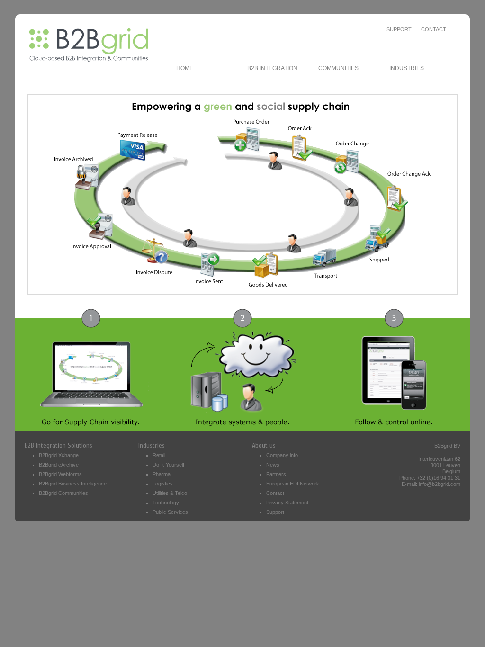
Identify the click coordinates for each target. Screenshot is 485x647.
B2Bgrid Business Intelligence (73, 483)
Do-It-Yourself (168, 464)
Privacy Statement (287, 502)
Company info (282, 455)
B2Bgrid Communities (63, 493)
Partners (276, 474)
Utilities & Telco (170, 493)
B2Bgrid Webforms (60, 474)
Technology (166, 502)
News (272, 464)
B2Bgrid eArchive (59, 464)
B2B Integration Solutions (58, 445)
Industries (151, 445)
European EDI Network (292, 483)
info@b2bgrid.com (439, 484)
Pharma (162, 474)
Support (399, 29)
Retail (159, 455)
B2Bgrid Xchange (59, 455)
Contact (433, 29)
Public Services (170, 512)
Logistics (163, 483)
